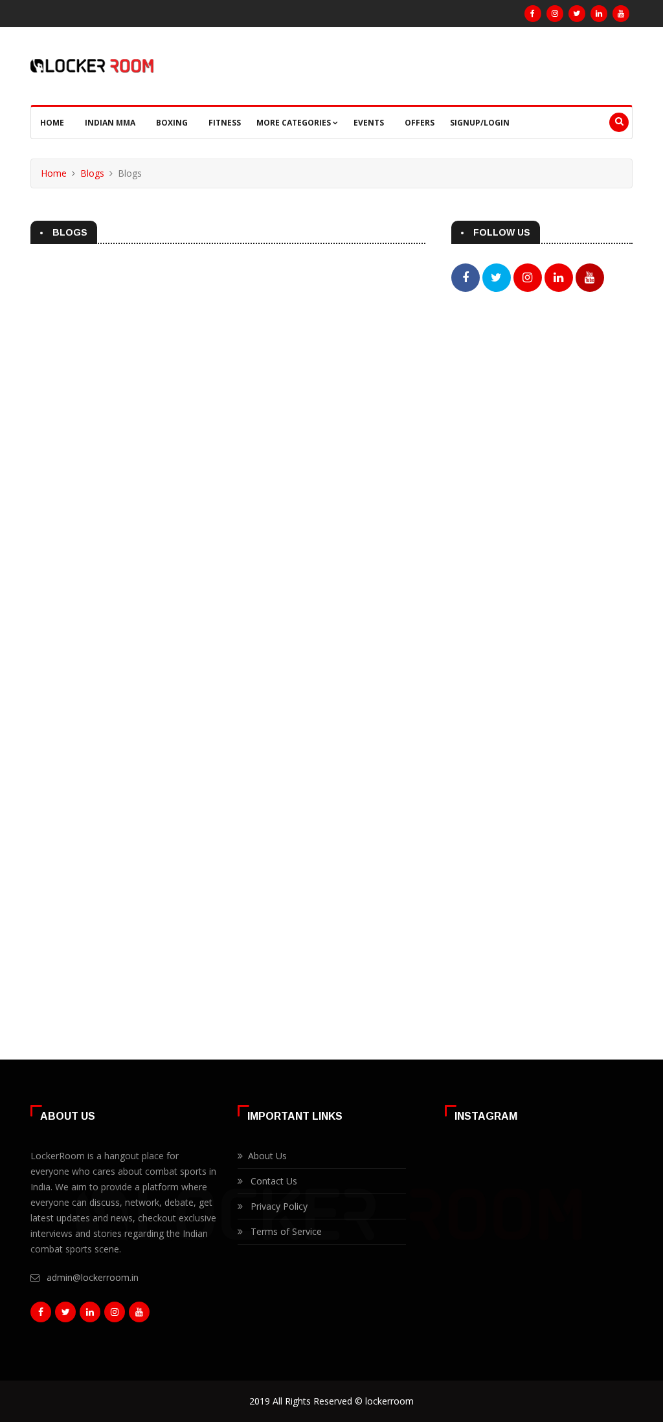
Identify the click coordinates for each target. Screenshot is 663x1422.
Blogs (92, 173)
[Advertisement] (542, 405)
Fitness (224, 122)
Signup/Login (480, 122)
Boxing (172, 122)
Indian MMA (110, 122)
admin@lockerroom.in (93, 1277)
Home (52, 122)
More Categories (294, 122)
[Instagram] (554, 13)
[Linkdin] (598, 13)
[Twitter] (576, 13)
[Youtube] (620, 13)
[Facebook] (532, 13)
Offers (419, 122)
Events (369, 122)
